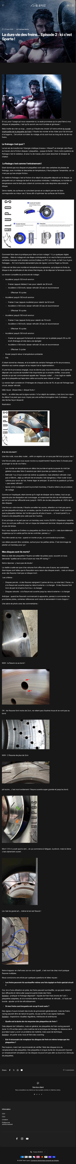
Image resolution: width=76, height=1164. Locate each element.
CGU (3, 1116)
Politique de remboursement (7, 1123)
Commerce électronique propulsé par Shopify (45, 1160)
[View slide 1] (34, 1094)
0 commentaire (69, 1070)
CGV (3, 1113)
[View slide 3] (39, 1094)
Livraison (5, 1119)
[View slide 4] (41, 1094)
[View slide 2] (37, 1094)
